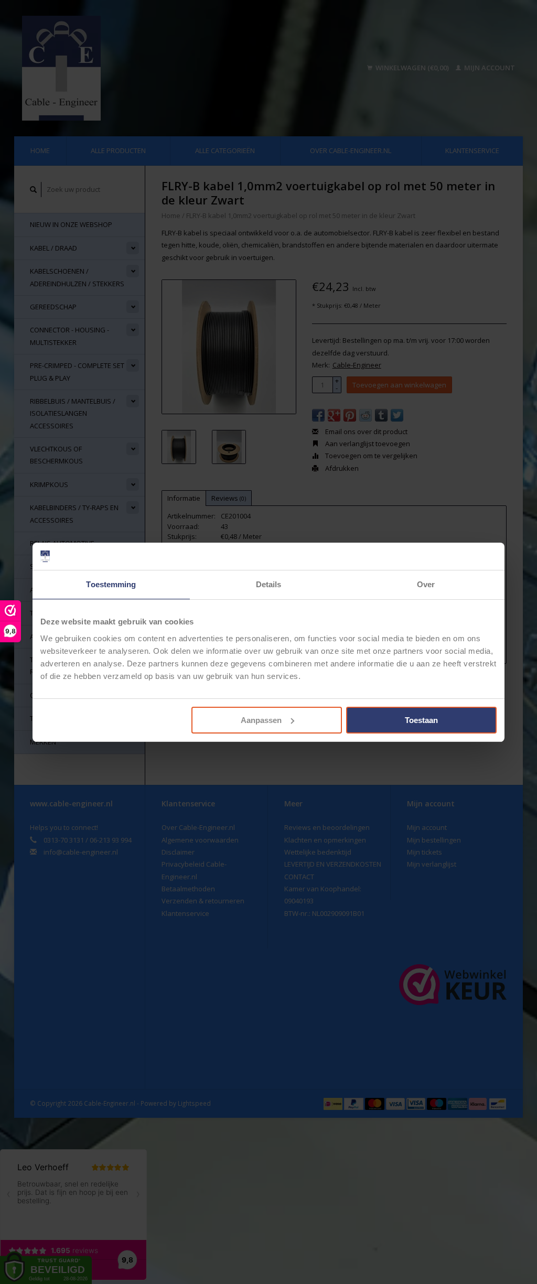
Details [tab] (269, 584)
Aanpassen (261, 720)
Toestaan (421, 720)
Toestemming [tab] (111, 584)
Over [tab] (426, 584)
